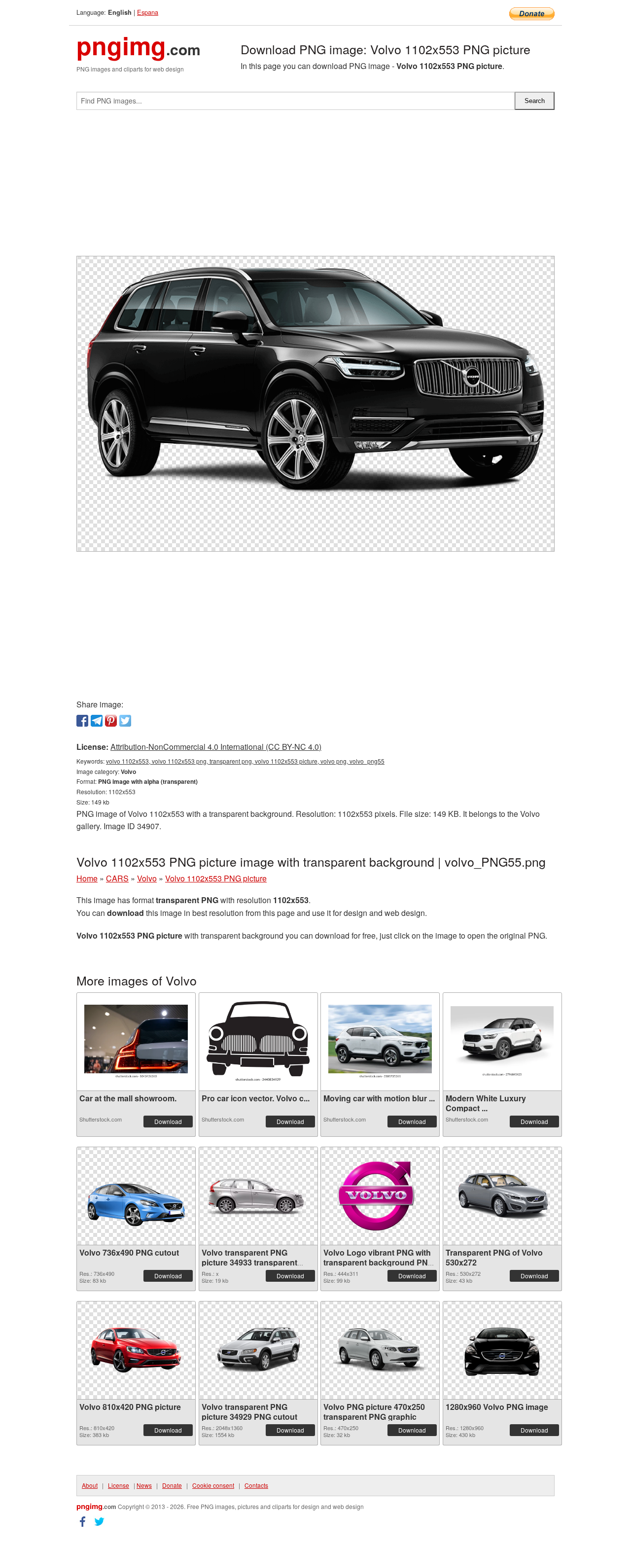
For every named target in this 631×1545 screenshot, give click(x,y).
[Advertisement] (315, 187)
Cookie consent (213, 1485)
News (144, 1485)
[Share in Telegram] (97, 721)
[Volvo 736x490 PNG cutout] (136, 1196)
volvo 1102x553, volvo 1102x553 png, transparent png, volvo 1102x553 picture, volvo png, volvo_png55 (245, 761)
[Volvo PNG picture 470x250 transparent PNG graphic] (380, 1350)
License (118, 1485)
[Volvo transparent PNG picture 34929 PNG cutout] (258, 1350)
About (90, 1485)
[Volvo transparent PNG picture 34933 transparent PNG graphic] (258, 1196)
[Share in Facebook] (82, 721)
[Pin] (111, 721)
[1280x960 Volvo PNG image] (502, 1350)
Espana (147, 12)
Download (168, 1121)
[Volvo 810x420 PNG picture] (136, 1350)
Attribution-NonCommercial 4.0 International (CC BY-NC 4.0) (215, 746)
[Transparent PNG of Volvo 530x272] (502, 1196)
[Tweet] (125, 721)
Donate (172, 1485)
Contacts (256, 1485)
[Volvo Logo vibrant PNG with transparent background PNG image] (380, 1195)
